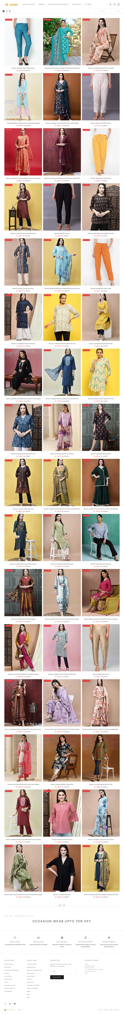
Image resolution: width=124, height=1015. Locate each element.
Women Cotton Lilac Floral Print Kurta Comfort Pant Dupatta (62, 729)
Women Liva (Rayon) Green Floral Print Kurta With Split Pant (101, 509)
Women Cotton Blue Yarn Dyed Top (101, 564)
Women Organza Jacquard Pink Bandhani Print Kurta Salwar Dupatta (101, 619)
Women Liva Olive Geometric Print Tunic (100, 784)
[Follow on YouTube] (15, 1004)
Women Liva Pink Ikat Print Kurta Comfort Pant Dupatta (23, 784)
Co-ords (88, 4)
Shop (11, 916)
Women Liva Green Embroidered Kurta (62, 564)
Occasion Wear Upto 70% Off (24, 916)
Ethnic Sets (76, 4)
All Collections (8, 991)
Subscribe (57, 977)
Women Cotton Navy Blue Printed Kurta (62, 784)
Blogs (28, 994)
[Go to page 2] (64, 905)
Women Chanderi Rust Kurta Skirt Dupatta (23, 619)
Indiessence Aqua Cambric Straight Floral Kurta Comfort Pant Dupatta (62, 68)
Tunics (6, 982)
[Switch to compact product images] (10, 11)
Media (28, 991)
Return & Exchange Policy (34, 970)
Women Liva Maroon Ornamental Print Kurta (23, 233)
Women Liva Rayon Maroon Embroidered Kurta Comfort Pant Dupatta (23, 840)
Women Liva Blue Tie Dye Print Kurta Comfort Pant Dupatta (62, 619)
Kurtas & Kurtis (29, 4)
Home (6, 916)
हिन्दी (19, 1009)
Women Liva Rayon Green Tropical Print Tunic (101, 399)
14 (63, 905)
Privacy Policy (31, 973)
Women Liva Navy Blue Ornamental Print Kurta (23, 564)
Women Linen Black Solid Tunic (62, 894)
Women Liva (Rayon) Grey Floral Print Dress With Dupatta (62, 123)
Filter (117, 11)
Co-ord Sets (7, 976)
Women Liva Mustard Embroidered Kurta (100, 343)
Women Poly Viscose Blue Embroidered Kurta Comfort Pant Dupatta (101, 895)
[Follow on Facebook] (5, 1004)
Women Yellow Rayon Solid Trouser (101, 178)
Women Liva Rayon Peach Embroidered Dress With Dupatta (23, 178)
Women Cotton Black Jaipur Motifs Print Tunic (101, 233)
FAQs (28, 997)
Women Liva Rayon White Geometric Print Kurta (62, 674)
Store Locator (31, 976)
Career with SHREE (32, 988)
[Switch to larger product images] (3, 11)
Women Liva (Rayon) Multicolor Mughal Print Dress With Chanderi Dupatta (23, 729)
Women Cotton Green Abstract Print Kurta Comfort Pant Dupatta (23, 894)
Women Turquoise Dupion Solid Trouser (23, 68)
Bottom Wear (8, 979)
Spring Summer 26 (9, 985)
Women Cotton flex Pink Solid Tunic (62, 839)
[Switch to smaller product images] (6, 11)
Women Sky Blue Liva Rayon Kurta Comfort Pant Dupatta (23, 123)
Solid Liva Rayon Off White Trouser (101, 123)
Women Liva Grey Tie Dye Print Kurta (23, 288)
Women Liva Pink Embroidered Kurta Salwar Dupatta (23, 674)
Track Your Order (31, 964)
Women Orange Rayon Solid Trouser (100, 288)
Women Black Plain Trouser (62, 233)
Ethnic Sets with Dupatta (58, 4)
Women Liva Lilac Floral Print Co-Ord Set (62, 454)
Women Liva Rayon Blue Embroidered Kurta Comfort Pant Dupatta (62, 399)
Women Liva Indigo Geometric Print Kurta (23, 343)
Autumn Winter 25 (9, 988)
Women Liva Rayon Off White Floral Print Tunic (62, 343)
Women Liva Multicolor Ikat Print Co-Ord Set (101, 68)
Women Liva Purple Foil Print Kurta (101, 454)
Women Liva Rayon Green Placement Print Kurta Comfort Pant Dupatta (62, 509)
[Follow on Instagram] (10, 1004)
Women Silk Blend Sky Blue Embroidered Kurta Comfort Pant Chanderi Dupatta (62, 289)
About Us (29, 979)
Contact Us (30, 982)
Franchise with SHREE (33, 985)
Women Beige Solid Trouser (101, 674)
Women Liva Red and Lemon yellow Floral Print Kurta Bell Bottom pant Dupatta (100, 729)
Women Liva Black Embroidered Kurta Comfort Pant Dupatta (23, 399)
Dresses (41, 4)
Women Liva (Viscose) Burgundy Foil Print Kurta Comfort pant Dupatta (62, 178)
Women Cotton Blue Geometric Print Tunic (23, 454)
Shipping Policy (31, 967)
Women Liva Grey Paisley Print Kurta (23, 509)
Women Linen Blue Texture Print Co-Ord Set (101, 839)
